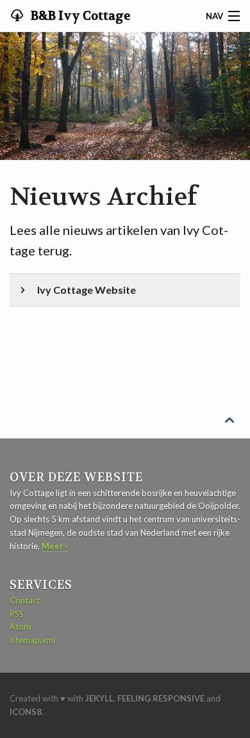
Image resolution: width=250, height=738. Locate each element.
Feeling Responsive (160, 698)
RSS (17, 614)
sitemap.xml (32, 640)
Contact (25, 600)
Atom (20, 627)
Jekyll (99, 698)
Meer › (55, 546)
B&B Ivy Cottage (79, 16)
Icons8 (26, 712)
